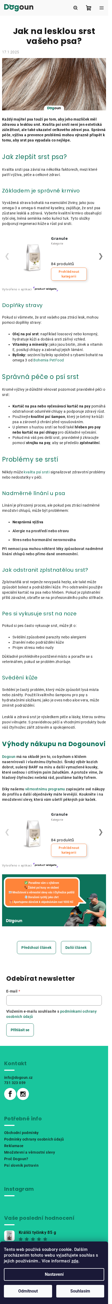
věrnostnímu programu (45, 789)
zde (74, 1260)
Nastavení (54, 1274)
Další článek (76, 947)
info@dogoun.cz (18, 1077)
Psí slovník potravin (21, 1165)
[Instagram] (23, 1094)
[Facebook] (10, 1094)
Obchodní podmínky (21, 1133)
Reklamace (14, 1146)
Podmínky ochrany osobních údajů (34, 1139)
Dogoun (8, 757)
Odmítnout (28, 1291)
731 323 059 (15, 1083)
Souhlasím (80, 1291)
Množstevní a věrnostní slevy (29, 1152)
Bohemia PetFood (48, 360)
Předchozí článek (36, 947)
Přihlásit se (20, 1030)
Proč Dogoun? (16, 1159)
